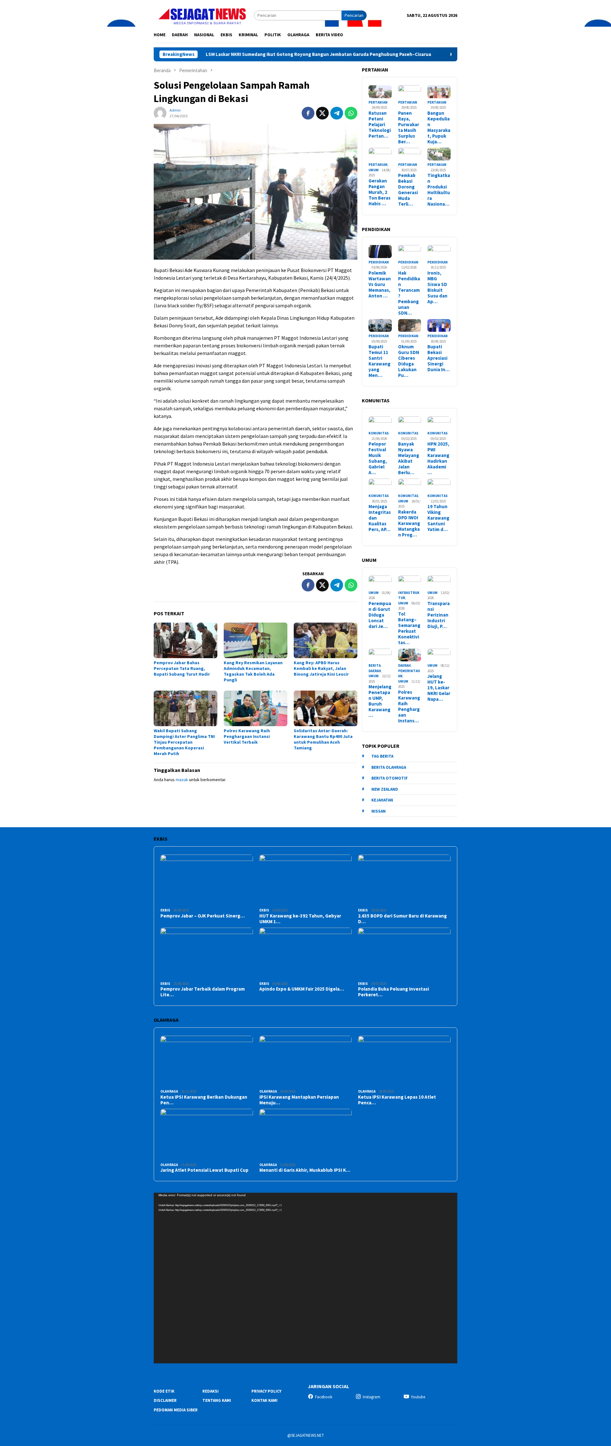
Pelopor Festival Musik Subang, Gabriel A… (378, 458)
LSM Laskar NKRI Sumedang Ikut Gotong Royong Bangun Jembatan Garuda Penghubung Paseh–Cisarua (267, 54)
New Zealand (384, 789)
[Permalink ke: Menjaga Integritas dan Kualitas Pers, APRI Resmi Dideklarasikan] (380, 485)
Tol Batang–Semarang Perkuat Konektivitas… (409, 628)
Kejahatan (382, 800)
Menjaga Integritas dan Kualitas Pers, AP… (380, 518)
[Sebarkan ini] (308, 113)
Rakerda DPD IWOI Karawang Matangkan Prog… (409, 523)
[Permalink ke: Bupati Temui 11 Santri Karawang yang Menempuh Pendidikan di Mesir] (380, 325)
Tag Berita (382, 756)
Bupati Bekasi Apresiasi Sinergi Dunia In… (438, 358)
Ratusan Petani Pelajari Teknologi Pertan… (380, 124)
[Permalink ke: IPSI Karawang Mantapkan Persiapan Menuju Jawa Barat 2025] (305, 1062)
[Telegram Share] (336, 113)
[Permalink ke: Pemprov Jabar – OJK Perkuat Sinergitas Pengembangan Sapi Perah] (206, 880)
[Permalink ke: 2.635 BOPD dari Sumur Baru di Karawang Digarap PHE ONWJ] (404, 880)
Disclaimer (165, 1400)
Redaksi (210, 1391)
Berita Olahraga (388, 767)
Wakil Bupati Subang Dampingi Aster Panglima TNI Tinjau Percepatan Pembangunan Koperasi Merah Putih (184, 742)
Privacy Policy (266, 1391)
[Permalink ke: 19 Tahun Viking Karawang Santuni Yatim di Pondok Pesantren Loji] (439, 485)
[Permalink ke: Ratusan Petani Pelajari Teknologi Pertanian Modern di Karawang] (380, 91)
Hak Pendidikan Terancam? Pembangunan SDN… (409, 293)
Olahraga (169, 1091)
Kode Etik (164, 1391)
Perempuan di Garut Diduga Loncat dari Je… (380, 615)
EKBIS (165, 910)
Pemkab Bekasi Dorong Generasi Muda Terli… (408, 190)
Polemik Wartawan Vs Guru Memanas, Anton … (380, 284)
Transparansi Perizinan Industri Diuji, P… (438, 615)
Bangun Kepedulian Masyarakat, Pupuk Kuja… (438, 127)
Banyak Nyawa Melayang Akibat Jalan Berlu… (408, 458)
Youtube (418, 1397)
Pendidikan (379, 262)
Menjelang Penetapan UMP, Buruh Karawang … (380, 701)
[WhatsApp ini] (351, 113)
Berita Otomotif (389, 778)
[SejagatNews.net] (204, 15)
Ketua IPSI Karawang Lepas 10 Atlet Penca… (397, 1100)
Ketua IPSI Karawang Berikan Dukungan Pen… (203, 1100)
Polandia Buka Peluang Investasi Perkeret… (393, 992)
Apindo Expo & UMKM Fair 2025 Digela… (301, 989)
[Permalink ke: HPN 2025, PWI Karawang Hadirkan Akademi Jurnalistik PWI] (439, 422)
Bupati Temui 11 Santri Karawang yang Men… (379, 361)
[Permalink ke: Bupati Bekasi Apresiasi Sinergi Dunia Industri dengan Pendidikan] (439, 325)
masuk (182, 779)
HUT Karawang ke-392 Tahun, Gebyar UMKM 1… (300, 918)
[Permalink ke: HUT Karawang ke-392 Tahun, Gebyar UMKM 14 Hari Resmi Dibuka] (305, 880)
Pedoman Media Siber (176, 1410)
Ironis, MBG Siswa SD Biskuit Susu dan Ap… (437, 287)
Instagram (371, 1397)
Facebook (323, 1397)
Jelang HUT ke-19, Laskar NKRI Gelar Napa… (438, 687)
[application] (305, 1278)
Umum (374, 170)
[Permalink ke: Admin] (160, 113)
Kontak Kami (264, 1400)
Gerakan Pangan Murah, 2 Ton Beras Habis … (379, 192)
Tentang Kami (216, 1400)
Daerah (375, 671)
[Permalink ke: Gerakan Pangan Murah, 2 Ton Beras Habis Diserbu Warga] (380, 154)
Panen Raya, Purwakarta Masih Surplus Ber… (408, 127)
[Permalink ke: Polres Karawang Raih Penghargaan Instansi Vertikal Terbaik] (255, 708)
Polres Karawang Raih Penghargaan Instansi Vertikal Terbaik (247, 736)
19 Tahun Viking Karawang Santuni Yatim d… (438, 518)
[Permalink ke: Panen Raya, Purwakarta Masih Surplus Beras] (409, 91)
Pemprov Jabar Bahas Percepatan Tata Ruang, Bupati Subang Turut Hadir (182, 668)
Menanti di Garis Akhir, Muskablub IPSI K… (304, 1170)
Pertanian (378, 102)
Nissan (378, 811)
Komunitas (379, 433)
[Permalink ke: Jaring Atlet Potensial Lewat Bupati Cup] (206, 1135)
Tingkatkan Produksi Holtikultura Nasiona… (438, 190)
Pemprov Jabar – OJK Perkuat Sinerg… (202, 916)
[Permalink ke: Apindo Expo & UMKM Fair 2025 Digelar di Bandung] (305, 953)
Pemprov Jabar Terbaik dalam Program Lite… (202, 992)
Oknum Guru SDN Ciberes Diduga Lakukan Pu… (408, 361)
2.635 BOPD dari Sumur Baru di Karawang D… (402, 918)
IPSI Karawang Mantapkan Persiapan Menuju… (299, 1100)
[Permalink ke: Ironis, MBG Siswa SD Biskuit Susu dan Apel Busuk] (439, 251)
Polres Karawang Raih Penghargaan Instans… (409, 706)
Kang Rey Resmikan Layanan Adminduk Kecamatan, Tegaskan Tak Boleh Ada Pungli (253, 671)
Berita (375, 665)
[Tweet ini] (322, 113)
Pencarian (354, 15)
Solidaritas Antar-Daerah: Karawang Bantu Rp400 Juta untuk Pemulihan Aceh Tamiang (323, 739)
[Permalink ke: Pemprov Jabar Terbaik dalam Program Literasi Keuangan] (206, 953)
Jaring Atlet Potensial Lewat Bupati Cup (204, 1170)
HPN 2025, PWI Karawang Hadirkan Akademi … (438, 458)
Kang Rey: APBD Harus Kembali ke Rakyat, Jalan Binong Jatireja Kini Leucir (321, 668)
